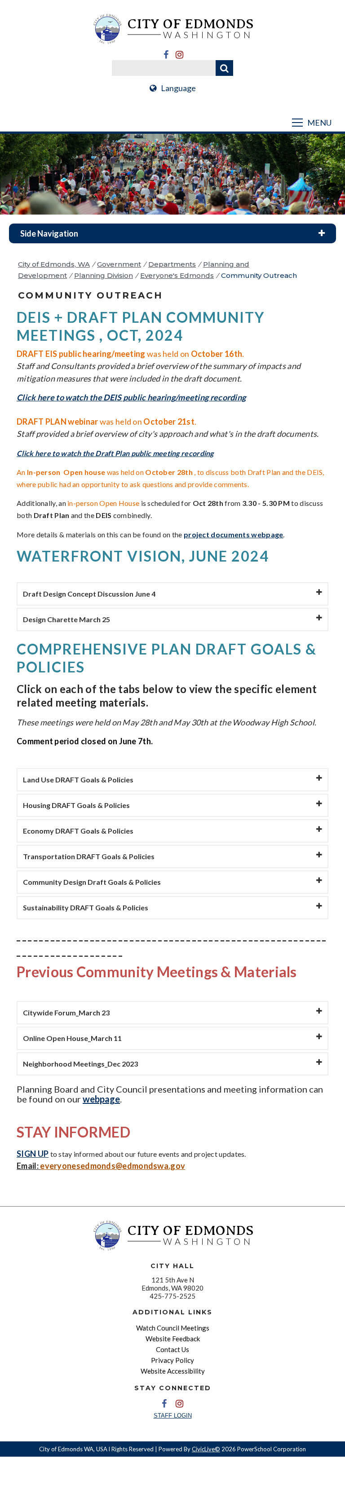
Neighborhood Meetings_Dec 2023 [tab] (80, 1063)
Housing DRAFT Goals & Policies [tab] (76, 805)
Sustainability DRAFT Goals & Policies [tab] (85, 907)
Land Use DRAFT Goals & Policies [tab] (78, 779)
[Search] (224, 68)
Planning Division (103, 275)
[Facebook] (165, 54)
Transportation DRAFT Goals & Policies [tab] (89, 856)
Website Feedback (173, 1339)
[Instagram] (179, 54)
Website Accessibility (173, 1371)
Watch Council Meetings (172, 1328)
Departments (172, 264)
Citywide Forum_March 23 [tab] (66, 1012)
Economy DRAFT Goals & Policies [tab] (78, 830)
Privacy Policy (172, 1360)
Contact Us (172, 1349)
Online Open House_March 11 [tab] (72, 1038)
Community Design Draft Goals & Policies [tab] (92, 882)
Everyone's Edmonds (177, 275)
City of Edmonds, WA (54, 264)
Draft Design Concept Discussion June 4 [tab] (89, 593)
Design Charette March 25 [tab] (66, 619)
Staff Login (173, 1415)
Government (119, 264)
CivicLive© (206, 1449)
